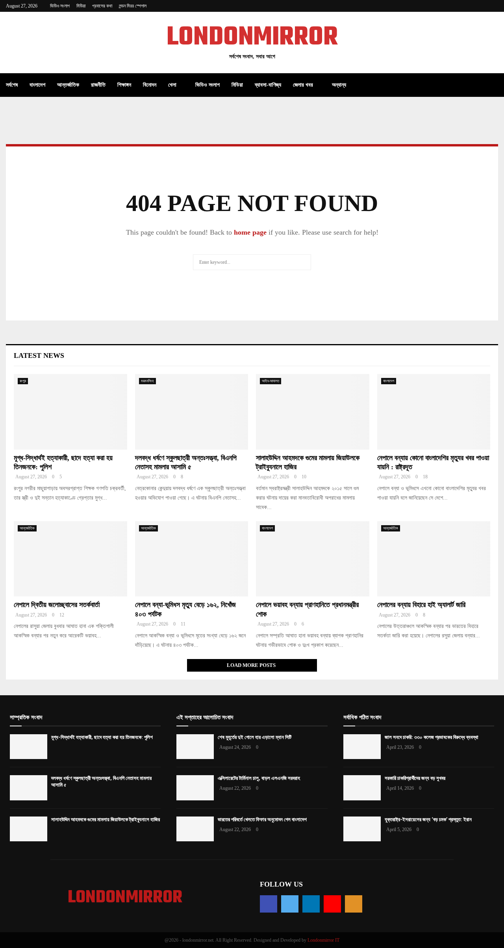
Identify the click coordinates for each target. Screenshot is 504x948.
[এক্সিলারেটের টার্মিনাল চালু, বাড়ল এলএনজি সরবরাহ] (195, 787)
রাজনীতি (98, 85)
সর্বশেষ (12, 85)
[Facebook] (268, 904)
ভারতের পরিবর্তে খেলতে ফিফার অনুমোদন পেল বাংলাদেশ (262, 819)
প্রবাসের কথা (102, 6)
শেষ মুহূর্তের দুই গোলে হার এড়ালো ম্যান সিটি (254, 737)
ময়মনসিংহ (147, 381)
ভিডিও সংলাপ (60, 6)
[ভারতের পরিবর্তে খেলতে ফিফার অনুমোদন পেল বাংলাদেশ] (195, 829)
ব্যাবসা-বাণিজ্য (268, 85)
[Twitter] (289, 904)
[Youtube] (332, 904)
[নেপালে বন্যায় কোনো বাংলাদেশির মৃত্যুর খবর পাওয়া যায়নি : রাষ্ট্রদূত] (434, 412)
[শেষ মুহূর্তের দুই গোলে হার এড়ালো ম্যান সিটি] (195, 746)
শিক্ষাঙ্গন (124, 85)
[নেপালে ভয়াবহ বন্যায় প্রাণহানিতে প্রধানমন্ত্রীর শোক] (312, 559)
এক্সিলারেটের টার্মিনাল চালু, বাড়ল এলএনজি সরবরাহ (259, 778)
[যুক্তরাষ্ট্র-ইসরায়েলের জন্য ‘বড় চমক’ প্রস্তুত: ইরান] (362, 829)
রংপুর (23, 381)
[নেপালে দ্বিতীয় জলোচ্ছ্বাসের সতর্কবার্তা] (70, 559)
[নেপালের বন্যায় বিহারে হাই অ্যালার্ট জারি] (434, 559)
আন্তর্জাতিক (68, 85)
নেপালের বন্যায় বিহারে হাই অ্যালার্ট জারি (421, 605)
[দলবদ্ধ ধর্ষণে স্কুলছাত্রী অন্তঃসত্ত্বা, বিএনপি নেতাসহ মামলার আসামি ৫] (191, 412)
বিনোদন (149, 85)
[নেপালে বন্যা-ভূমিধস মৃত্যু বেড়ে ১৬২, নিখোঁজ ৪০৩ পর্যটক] (191, 559)
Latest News (39, 355)
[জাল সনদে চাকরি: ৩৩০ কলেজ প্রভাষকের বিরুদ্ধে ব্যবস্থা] (362, 746)
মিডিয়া (80, 6)
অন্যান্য (339, 85)
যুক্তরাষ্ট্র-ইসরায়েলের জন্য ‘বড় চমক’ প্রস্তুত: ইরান (428, 819)
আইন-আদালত (270, 381)
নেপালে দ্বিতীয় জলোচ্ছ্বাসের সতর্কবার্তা (57, 605)
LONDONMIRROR (252, 38)
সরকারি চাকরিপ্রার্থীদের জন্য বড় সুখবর (415, 778)
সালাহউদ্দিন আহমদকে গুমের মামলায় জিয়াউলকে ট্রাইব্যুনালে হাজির (105, 819)
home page (250, 232)
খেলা (172, 85)
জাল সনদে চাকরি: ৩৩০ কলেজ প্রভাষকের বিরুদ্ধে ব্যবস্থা (431, 737)
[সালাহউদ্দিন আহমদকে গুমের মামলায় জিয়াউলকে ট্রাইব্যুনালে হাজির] (312, 412)
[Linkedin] (311, 904)
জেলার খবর (303, 85)
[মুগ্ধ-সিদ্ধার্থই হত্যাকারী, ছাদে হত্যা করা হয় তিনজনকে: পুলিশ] (70, 412)
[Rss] (353, 904)
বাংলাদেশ (37, 85)
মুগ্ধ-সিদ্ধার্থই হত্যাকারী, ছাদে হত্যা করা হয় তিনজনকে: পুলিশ (102, 737)
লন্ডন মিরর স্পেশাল (132, 6)
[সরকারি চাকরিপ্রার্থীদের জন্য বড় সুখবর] (362, 787)
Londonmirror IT (323, 940)
